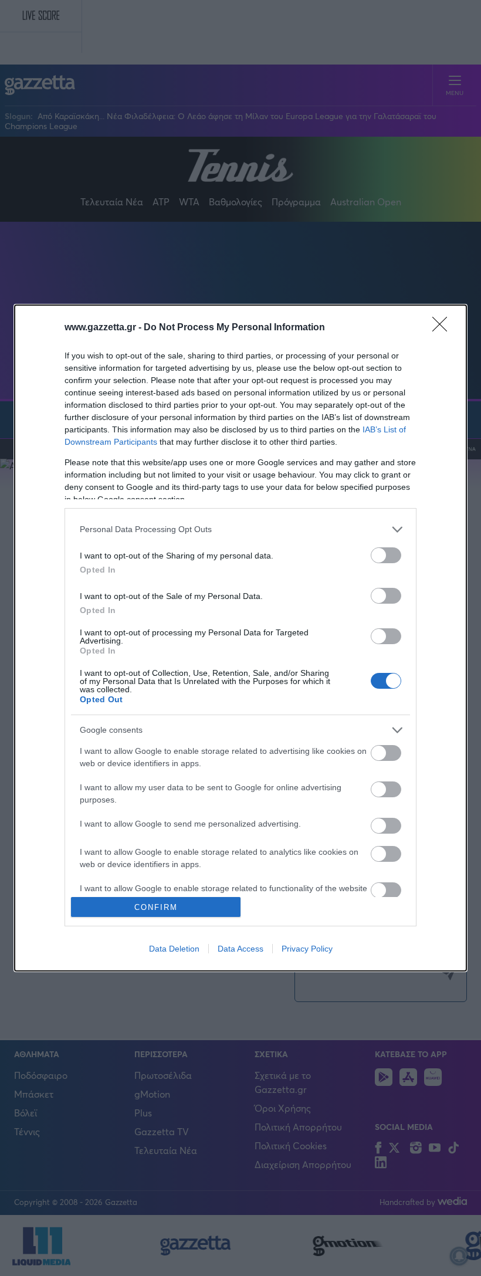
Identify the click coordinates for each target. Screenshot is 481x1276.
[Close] (443, 328)
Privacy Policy (307, 948)
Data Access (240, 948)
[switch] (386, 555)
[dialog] (240, 638)
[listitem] (240, 529)
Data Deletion (174, 948)
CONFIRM (156, 907)
